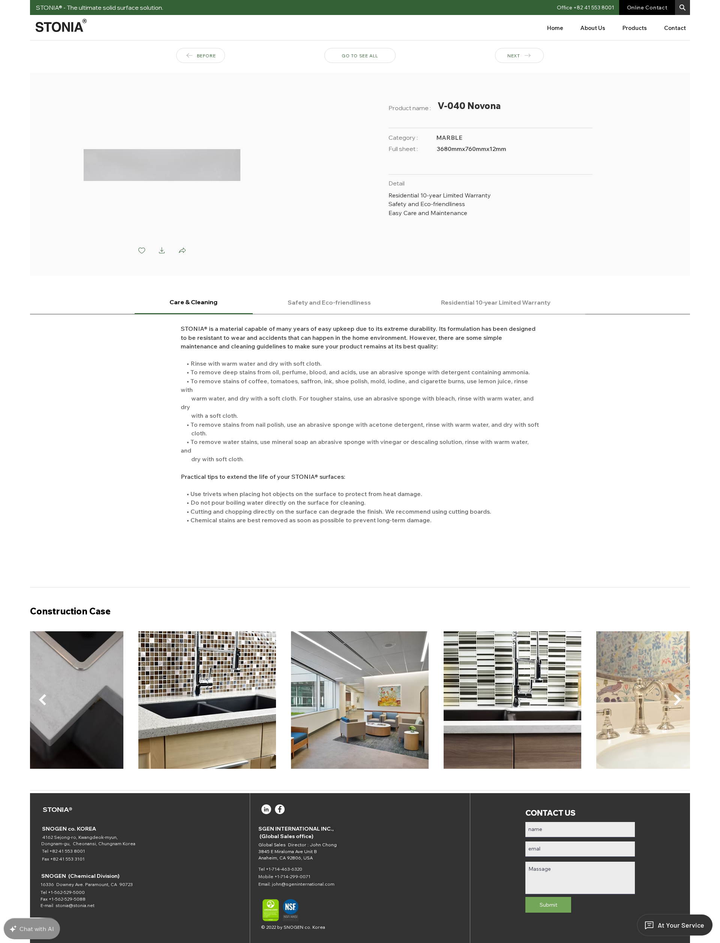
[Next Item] (677, 700)
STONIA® (57, 809)
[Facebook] (280, 809)
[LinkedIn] (266, 809)
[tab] (194, 302)
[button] (682, 7)
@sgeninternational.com (307, 884)
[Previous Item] (42, 700)
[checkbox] (141, 251)
